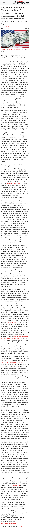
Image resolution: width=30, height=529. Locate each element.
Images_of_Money (14, 49)
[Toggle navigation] (4, 2)
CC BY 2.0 (8, 51)
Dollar (3, 49)
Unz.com (20, 526)
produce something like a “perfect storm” (14, 362)
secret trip (16, 485)
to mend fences (13, 322)
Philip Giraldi (5, 26)
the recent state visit (13, 183)
